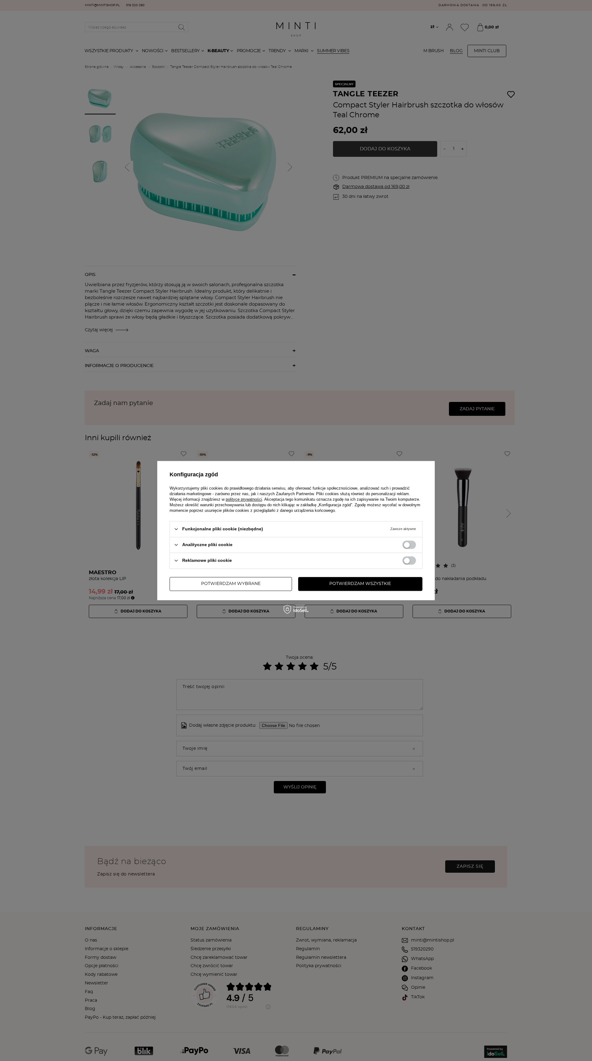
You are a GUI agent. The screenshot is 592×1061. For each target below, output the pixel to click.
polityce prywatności (244, 499)
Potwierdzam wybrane (231, 584)
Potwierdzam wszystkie (360, 584)
